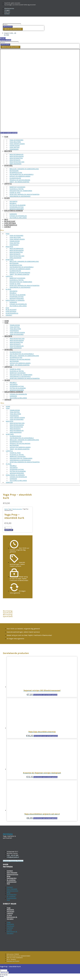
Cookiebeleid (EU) (11, 883)
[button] (40, 230)
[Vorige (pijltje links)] (1, 976)
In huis (7, 198)
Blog (8, 876)
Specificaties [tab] (8, 613)
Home (6, 321)
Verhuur (7, 400)
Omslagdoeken (15, 164)
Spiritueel (8, 165)
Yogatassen (14, 149)
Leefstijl (8, 184)
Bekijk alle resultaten (13, 29)
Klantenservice (10, 225)
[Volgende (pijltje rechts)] (3, 976)
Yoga (6, 137)
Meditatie (8, 151)
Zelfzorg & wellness (18, 218)
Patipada (8, 834)
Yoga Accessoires (17, 334)
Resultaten (8, 26)
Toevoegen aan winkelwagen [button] (45, 695)
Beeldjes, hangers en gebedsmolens (24, 169)
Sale (6, 219)
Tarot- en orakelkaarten (19, 182)
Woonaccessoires (17, 209)
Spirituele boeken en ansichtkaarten (25, 378)
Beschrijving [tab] (7, 611)
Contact (7, 227)
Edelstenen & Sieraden (13, 211)
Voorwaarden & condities (11, 879)
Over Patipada (10, 223)
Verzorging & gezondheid (20, 196)
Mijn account (9, 221)
